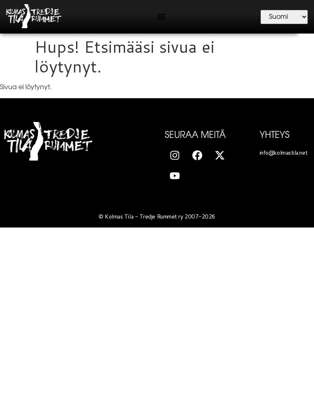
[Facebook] (197, 155)
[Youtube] (175, 175)
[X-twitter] (220, 155)
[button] (161, 17)
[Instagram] (175, 155)
